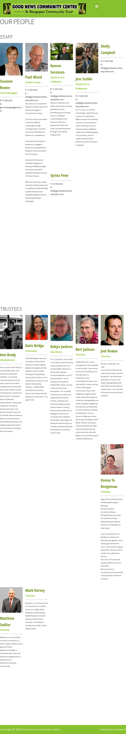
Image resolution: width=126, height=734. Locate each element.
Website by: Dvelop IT (113, 729)
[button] (96, 6)
